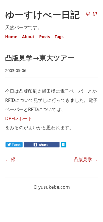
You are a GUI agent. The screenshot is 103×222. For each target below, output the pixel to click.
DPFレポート (18, 118)
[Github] (88, 14)
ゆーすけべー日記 (42, 14)
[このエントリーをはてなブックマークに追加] (73, 146)
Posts (44, 36)
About (28, 36)
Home (11, 36)
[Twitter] (95, 14)
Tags (59, 36)
